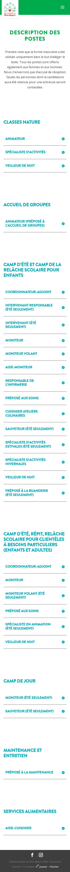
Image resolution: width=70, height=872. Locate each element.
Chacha (54, 866)
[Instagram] (41, 855)
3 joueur (41, 865)
